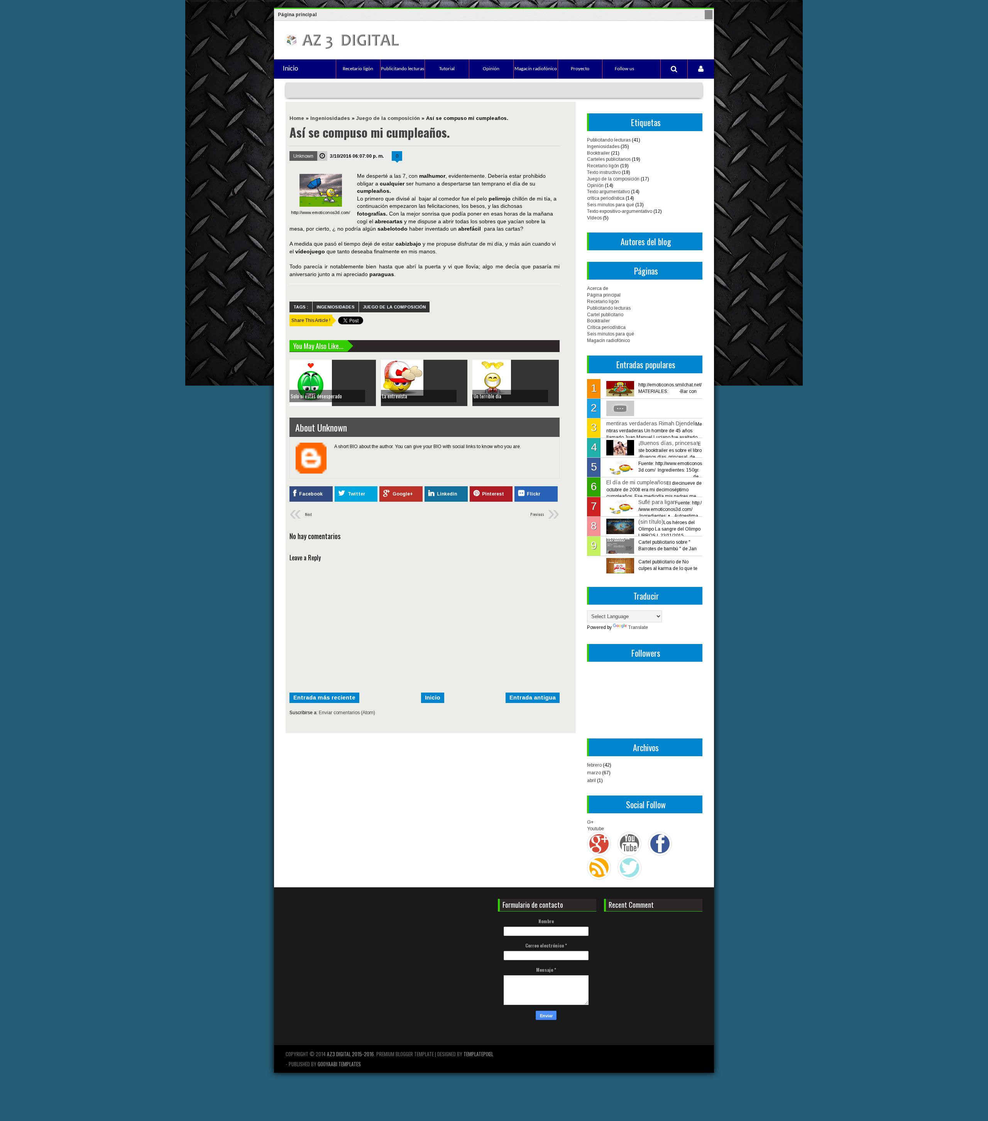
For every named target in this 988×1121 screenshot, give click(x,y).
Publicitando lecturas (402, 68)
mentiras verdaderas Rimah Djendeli (650, 423)
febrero (594, 765)
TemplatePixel (478, 1054)
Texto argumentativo (608, 191)
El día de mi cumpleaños (636, 482)
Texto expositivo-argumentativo (619, 211)
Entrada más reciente (324, 697)
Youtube (595, 828)
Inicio (290, 68)
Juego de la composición (394, 307)
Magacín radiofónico (535, 68)
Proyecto (580, 68)
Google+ (402, 494)
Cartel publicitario (605, 314)
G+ (590, 822)
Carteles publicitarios (609, 159)
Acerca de (597, 288)
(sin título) (650, 522)
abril (591, 780)
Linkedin (447, 494)
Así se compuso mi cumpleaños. (369, 132)
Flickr (533, 494)
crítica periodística (605, 198)
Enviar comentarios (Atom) (347, 712)
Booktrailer (598, 153)
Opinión (491, 68)
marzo (594, 772)
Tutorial (447, 68)
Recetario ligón (358, 68)
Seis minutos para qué (610, 204)
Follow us (624, 68)
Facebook (311, 494)
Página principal (297, 14)
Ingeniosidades (335, 307)
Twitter (356, 494)
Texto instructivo (604, 172)
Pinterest (493, 494)
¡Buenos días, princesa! (668, 443)
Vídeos (594, 218)
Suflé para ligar (656, 502)
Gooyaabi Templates (339, 1064)
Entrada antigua (532, 697)
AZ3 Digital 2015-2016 (350, 1054)
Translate (638, 627)
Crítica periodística (606, 327)
